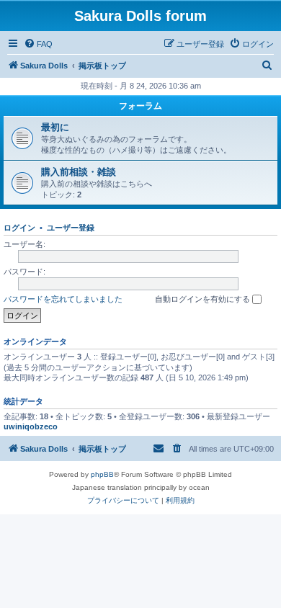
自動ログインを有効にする (203, 299)
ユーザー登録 (70, 227)
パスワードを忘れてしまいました (63, 299)
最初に (55, 127)
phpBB (102, 474)
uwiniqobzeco (31, 426)
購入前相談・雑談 (78, 171)
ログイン (19, 227)
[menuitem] (38, 44)
